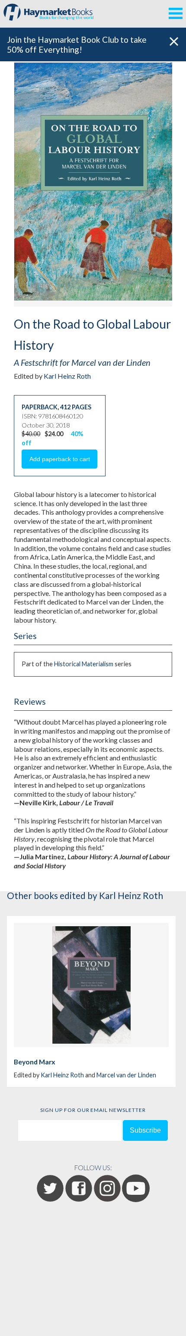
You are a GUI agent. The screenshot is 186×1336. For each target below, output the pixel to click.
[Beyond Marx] (91, 985)
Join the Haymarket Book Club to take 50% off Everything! (77, 44)
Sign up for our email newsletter (93, 1110)
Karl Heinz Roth (67, 376)
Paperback (40, 407)
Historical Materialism (83, 664)
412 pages (75, 407)
